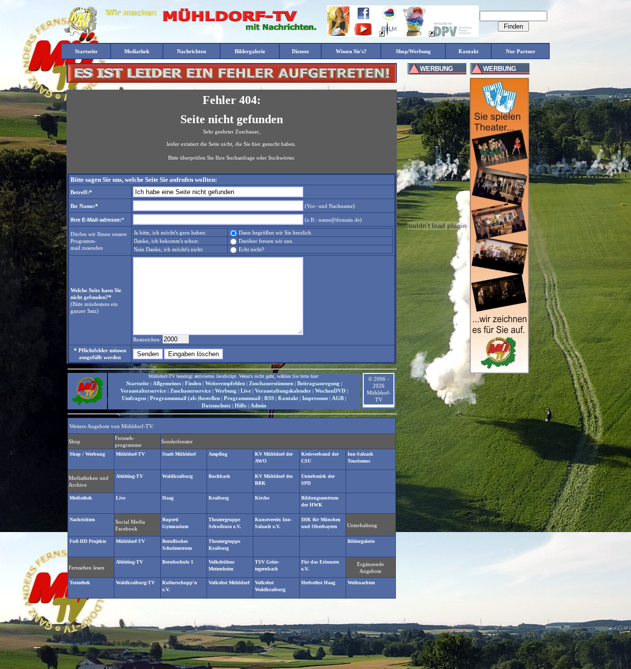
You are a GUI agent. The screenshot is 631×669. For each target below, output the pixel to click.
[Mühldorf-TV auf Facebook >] (363, 18)
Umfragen (134, 398)
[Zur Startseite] (87, 404)
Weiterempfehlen (225, 383)
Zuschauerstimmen (271, 383)
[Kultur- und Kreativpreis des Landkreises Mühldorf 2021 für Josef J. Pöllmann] (414, 34)
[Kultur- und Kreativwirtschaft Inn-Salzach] (389, 19)
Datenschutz (216, 405)
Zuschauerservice (190, 391)
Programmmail (242, 398)
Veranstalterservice (143, 391)
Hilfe (240, 405)
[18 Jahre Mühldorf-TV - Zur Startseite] (80, 34)
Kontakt (288, 398)
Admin (258, 405)
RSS (269, 398)
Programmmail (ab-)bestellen (185, 398)
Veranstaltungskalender (283, 391)
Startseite (137, 383)
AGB (338, 398)
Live (246, 391)
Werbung (226, 391)
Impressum (315, 398)
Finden (193, 383)
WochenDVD (330, 391)
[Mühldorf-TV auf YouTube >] (363, 33)
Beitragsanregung (318, 383)
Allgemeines (167, 383)
